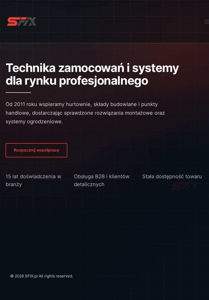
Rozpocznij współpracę (36, 150)
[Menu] (206, 21)
